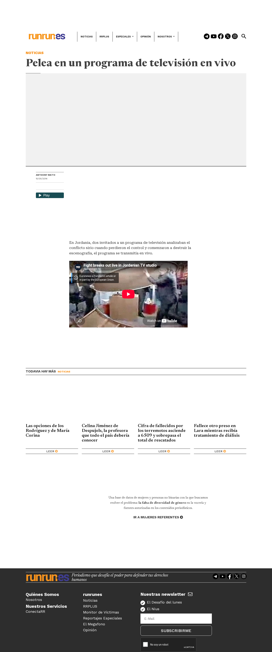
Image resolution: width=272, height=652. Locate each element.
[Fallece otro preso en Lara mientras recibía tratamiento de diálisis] (220, 402)
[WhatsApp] (45, 186)
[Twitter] (227, 36)
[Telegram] (206, 36)
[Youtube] (213, 36)
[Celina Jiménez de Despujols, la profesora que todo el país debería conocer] (108, 402)
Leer (50, 451)
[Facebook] (220, 36)
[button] (243, 36)
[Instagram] (234, 36)
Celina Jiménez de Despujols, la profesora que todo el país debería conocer (105, 433)
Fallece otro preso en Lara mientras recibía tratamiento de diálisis (217, 431)
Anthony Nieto (45, 175)
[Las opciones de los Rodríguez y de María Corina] (52, 402)
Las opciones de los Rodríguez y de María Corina (47, 431)
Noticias (35, 53)
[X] (58, 186)
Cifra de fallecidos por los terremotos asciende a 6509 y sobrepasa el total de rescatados (162, 433)
